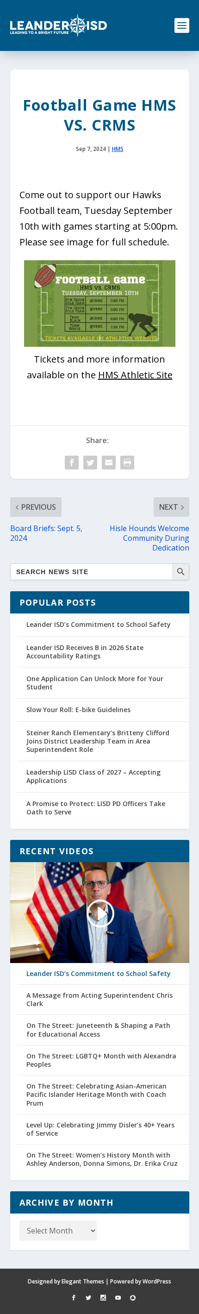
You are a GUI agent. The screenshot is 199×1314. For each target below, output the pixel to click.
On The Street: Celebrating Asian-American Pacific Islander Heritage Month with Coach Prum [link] (96, 1094)
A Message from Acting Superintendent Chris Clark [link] (99, 999)
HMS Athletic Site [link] (135, 375)
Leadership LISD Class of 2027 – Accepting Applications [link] (93, 776)
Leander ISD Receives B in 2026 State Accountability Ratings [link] (84, 651)
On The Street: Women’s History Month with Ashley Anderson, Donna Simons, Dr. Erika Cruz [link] (102, 1159)
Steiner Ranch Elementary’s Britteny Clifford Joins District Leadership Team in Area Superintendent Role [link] (97, 741)
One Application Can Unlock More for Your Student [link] (94, 682)
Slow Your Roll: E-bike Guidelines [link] (78, 709)
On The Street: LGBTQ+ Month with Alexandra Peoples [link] (101, 1060)
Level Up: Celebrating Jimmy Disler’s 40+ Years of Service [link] (100, 1129)
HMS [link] (118, 149)
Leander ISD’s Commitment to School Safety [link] (98, 624)
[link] (58, 25)
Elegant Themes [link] (83, 1281)
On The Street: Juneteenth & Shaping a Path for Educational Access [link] (98, 1029)
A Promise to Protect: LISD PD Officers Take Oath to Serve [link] (95, 807)
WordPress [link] (157, 1281)
